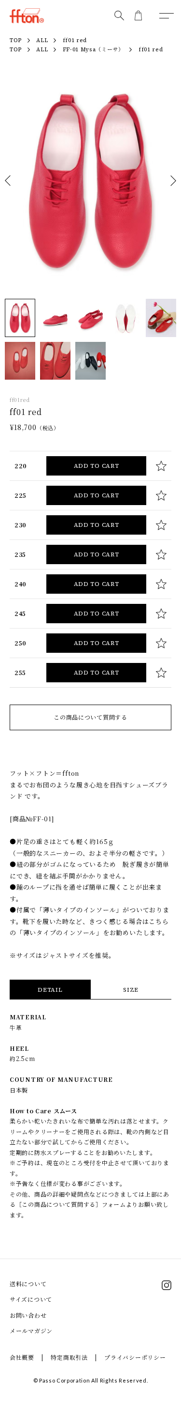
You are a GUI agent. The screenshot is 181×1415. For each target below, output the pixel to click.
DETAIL (50, 990)
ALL (42, 49)
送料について (28, 1283)
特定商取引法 (69, 1357)
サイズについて (31, 1299)
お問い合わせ (28, 1315)
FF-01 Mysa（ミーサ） (93, 49)
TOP (16, 49)
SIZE (131, 990)
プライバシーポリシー (135, 1357)
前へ (8, 180)
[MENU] (166, 15)
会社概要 (22, 1357)
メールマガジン (31, 1330)
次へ (173, 180)
